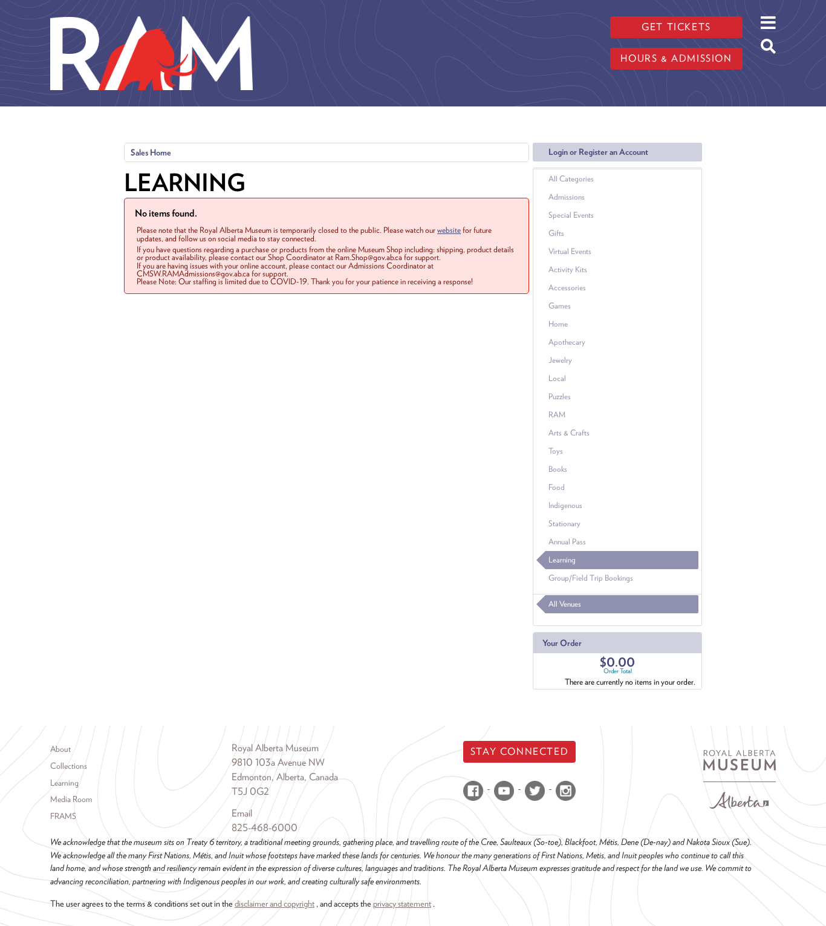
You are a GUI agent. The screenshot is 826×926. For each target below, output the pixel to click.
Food (556, 487)
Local (557, 378)
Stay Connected (519, 751)
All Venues (564, 603)
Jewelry (560, 360)
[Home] (151, 9)
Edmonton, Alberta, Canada (285, 777)
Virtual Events (569, 251)
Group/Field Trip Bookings (590, 577)
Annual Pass (567, 541)
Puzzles (559, 396)
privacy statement (402, 903)
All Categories (571, 178)
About (60, 749)
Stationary (564, 523)
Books (557, 469)
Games (559, 305)
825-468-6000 (265, 827)
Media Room (71, 799)
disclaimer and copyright (274, 903)
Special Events (571, 215)
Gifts (556, 233)
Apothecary (566, 342)
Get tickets (676, 27)
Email (242, 813)
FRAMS (63, 816)
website (449, 230)
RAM (556, 414)
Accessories (567, 287)
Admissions (566, 196)
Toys (555, 450)
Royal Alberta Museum (275, 748)
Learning (562, 559)
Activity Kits (567, 269)
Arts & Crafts (569, 432)
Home (558, 323)
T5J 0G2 (250, 791)
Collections (68, 766)
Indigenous (565, 505)
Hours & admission (676, 58)
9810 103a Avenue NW (278, 762)
